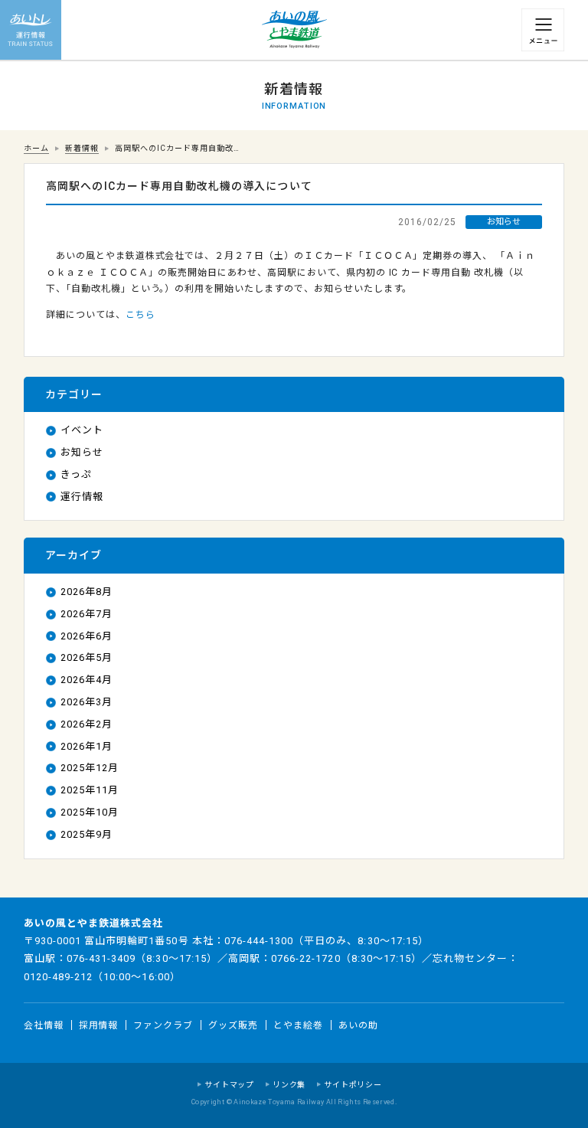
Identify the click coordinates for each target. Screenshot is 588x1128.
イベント (81, 430)
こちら (140, 314)
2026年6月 (86, 636)
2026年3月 (86, 702)
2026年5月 (86, 657)
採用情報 (99, 1025)
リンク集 (289, 1085)
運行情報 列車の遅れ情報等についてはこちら (30, 30)
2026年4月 (86, 679)
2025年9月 (86, 834)
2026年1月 (86, 746)
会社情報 (44, 1025)
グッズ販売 (233, 1025)
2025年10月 (89, 812)
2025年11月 (89, 790)
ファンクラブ (163, 1025)
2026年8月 (86, 591)
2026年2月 (86, 724)
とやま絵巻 (298, 1025)
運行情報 (81, 496)
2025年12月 (89, 767)
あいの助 (358, 1025)
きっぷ (76, 474)
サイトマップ (229, 1085)
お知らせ (81, 452)
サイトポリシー (353, 1085)
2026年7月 (86, 614)
